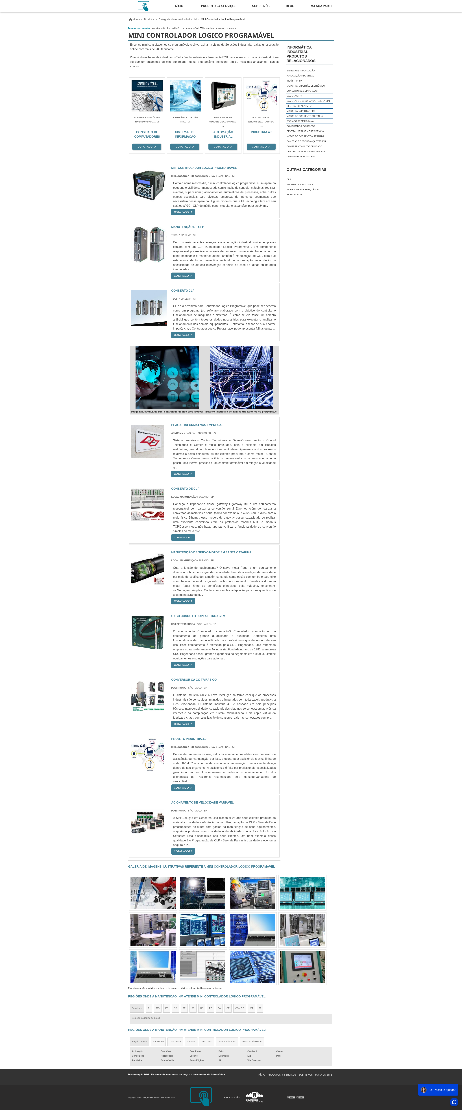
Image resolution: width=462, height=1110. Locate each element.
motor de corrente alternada (305, 136)
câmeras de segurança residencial (308, 101)
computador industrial (301, 156)
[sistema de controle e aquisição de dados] (202, 930)
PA (260, 1008)
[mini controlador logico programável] (167, 377)
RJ (149, 1008)
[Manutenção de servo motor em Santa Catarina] (147, 582)
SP (175, 1008)
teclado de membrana (300, 121)
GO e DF (239, 1008)
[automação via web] (202, 967)
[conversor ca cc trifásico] (302, 967)
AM (251, 1008)
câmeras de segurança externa (306, 141)
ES (166, 1008)
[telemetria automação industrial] (153, 967)
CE (228, 1008)
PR (184, 1008)
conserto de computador (303, 91)
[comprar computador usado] (153, 893)
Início (179, 6)
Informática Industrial (301, 184)
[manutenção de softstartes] (252, 893)
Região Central (139, 1041)
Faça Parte (323, 6)
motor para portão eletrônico (306, 86)
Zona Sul (191, 1041)
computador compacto (301, 126)
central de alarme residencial (306, 131)
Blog (290, 6)
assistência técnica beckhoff (165, 28)
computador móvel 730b (193, 28)
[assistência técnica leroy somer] (302, 893)
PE (210, 1008)
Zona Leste (206, 1041)
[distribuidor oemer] (252, 967)
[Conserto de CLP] (147, 519)
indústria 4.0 (294, 81)
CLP (289, 179)
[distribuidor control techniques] (153, 930)
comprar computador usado (304, 146)
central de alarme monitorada (306, 151)
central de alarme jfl (300, 106)
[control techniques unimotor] (252, 930)
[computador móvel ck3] (202, 893)
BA (219, 1008)
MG (158, 1008)
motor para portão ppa (301, 111)
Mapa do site (323, 1074)
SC (193, 1008)
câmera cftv (294, 96)
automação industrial (300, 75)
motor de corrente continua (305, 116)
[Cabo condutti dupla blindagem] (147, 646)
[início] (143, 6)
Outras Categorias (306, 170)
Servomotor (294, 194)
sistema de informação (301, 70)
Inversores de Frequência (303, 189)
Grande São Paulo (227, 1041)
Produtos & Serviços (218, 6)
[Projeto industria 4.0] (147, 769)
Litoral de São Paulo (252, 1041)
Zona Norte (158, 1041)
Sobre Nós (261, 6)
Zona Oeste (175, 1041)
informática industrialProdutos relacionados (301, 54)
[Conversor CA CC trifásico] (147, 710)
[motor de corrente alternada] (302, 930)
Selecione (137, 1008)
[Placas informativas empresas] (147, 455)
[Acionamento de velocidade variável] (147, 832)
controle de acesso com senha (221, 28)
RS (201, 1008)
